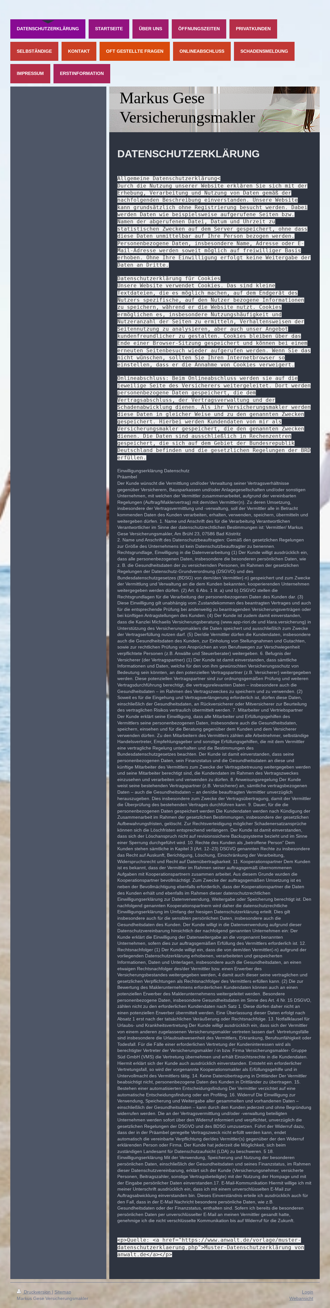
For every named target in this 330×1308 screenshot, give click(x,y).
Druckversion (37, 1291)
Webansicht (301, 1298)
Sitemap (62, 1291)
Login (307, 1291)
